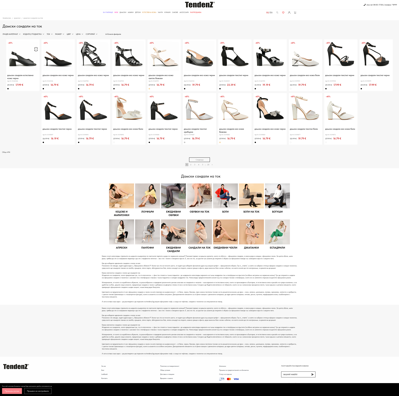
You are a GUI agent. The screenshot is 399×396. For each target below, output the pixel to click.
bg (267, 12)
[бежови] (220, 142)
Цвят (69, 34)
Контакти (104, 378)
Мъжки (131, 12)
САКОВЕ (175, 12)
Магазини (222, 366)
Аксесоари (184, 12)
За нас (103, 366)
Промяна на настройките (38, 391)
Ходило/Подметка (32, 34)
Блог (102, 370)
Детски (138, 12)
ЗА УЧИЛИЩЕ (108, 12)
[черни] (8, 89)
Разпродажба (195, 12)
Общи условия (165, 370)
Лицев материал (10, 34)
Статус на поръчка (225, 374)
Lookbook (104, 374)
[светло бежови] (149, 89)
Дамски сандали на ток (33, 18)
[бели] (291, 89)
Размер (58, 34)
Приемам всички (12, 391)
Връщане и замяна (166, 378)
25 (208, 164)
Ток (48, 34)
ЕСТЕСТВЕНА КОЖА (149, 12)
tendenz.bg (7, 18)
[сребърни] (185, 142)
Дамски (123, 12)
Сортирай (90, 34)
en (271, 12)
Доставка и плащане (167, 374)
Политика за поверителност (169, 366)
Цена (78, 34)
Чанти (160, 12)
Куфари (167, 12)
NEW (116, 12)
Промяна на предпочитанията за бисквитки (234, 370)
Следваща (199, 159)
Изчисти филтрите (114, 34)
